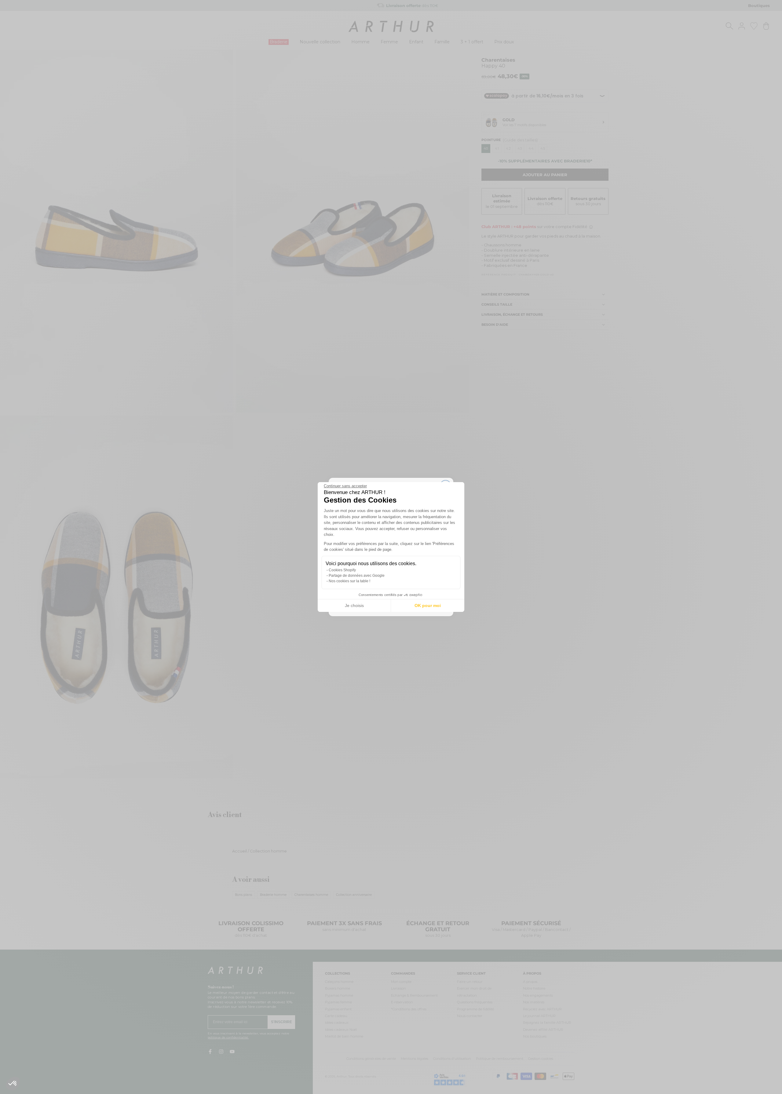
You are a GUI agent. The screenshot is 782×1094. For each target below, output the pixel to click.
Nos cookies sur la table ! (349, 581)
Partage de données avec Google (357, 575)
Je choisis (354, 605)
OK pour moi (428, 605)
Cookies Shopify (342, 570)
